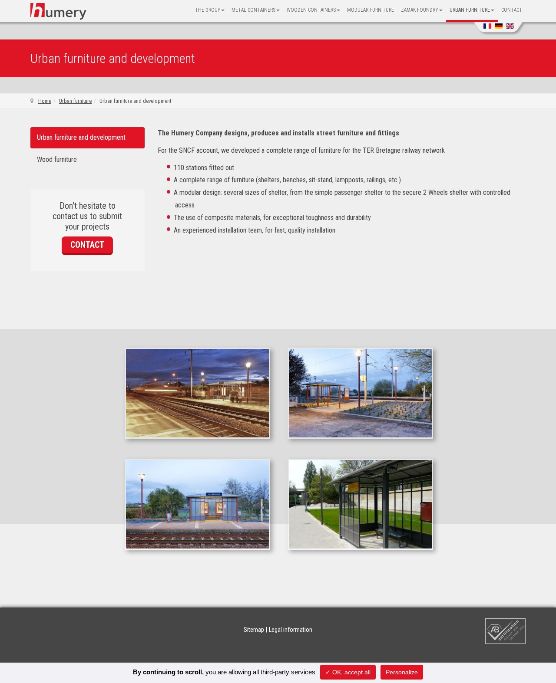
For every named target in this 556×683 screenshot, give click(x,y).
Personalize (402, 672)
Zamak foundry (419, 10)
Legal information (290, 629)
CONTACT (87, 245)
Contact (511, 10)
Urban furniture (470, 10)
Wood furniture (57, 159)
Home (44, 101)
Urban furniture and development (81, 137)
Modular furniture (370, 10)
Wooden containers (311, 10)
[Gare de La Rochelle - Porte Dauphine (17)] (360, 503)
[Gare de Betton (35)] (197, 392)
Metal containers (253, 10)
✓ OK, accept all (348, 672)
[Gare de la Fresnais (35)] (360, 392)
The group (207, 10)
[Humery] (58, 11)
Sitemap (254, 629)
